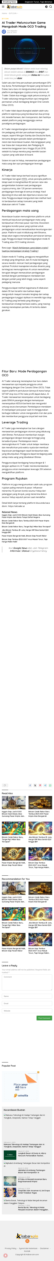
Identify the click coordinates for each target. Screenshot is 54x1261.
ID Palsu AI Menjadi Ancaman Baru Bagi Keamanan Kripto (32, 1180)
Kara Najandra (12, 31)
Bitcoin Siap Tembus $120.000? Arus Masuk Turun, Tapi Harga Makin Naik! (24, 540)
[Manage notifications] (6, 1256)
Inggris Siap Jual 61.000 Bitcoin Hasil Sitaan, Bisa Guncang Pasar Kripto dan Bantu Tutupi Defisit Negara (26, 516)
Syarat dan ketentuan (28, 1248)
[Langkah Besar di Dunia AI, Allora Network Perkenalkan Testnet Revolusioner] (10, 1155)
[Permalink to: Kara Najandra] (4, 31)
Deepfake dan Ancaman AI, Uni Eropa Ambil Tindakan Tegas (34, 1191)
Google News (20, 548)
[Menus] (3, 6)
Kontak (27, 1251)
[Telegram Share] (45, 785)
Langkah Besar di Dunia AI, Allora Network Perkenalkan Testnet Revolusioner (32, 1154)
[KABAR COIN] (14, 6)
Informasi (15, 550)
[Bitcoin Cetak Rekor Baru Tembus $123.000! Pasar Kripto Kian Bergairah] (40, 802)
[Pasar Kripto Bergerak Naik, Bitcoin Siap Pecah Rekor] (13, 854)
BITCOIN (5, 18)
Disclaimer (44, 1248)
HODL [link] (24, 179)
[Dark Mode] (46, 7)
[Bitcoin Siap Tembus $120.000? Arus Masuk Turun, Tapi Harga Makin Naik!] (40, 854)
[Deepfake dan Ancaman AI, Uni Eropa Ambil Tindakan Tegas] (10, 1192)
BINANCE (30, 72)
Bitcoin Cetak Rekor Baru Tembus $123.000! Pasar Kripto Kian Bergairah (25, 522)
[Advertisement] (27, 341)
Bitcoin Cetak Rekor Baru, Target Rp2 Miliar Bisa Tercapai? (26, 526)
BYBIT (41, 72)
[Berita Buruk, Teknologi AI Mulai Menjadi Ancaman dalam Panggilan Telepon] (27, 1202)
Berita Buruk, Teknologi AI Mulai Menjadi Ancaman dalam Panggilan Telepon (33, 1208)
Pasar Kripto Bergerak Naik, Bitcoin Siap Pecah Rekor (24, 536)
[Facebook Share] (30, 785)
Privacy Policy (10, 1248)
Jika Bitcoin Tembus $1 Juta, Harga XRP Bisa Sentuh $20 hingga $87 (25, 531)
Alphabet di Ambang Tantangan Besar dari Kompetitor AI (31, 1171)
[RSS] (27, 1241)
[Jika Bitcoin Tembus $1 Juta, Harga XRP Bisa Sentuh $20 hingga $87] (40, 828)
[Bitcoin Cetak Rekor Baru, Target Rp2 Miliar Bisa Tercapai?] (13, 828)
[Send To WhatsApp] (50, 785)
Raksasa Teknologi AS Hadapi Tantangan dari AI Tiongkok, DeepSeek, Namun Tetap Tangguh (24, 1145)
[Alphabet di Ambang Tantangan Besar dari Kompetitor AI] (27, 1164)
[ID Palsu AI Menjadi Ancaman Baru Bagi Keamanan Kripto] (10, 1181)
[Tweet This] (35, 785)
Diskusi (25, 550)
